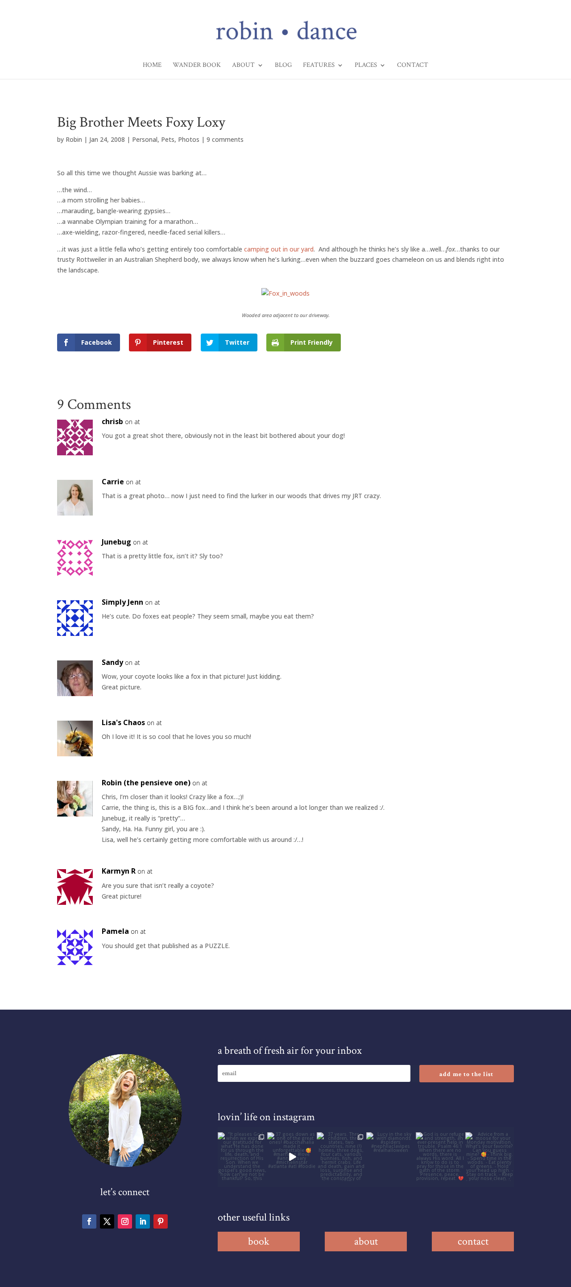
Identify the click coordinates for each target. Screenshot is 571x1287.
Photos (188, 139)
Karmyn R (119, 871)
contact (473, 1241)
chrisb (112, 421)
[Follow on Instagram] (125, 1221)
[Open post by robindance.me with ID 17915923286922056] (341, 1156)
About (243, 65)
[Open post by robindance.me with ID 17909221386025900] (291, 1156)
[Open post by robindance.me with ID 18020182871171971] (489, 1156)
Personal (144, 139)
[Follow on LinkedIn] (143, 1221)
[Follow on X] (107, 1221)
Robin (74, 139)
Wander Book (197, 65)
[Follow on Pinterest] (160, 1221)
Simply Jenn (122, 602)
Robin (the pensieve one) (146, 783)
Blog (283, 65)
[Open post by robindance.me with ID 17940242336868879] (440, 1156)
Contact (412, 65)
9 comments (225, 139)
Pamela (115, 931)
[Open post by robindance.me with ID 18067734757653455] (390, 1156)
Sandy (112, 662)
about (366, 1241)
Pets (167, 139)
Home (152, 65)
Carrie (113, 482)
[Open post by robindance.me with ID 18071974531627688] (242, 1156)
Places (366, 65)
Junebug (116, 542)
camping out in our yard (278, 249)
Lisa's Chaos (123, 722)
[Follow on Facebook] (89, 1221)
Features (319, 65)
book (258, 1241)
